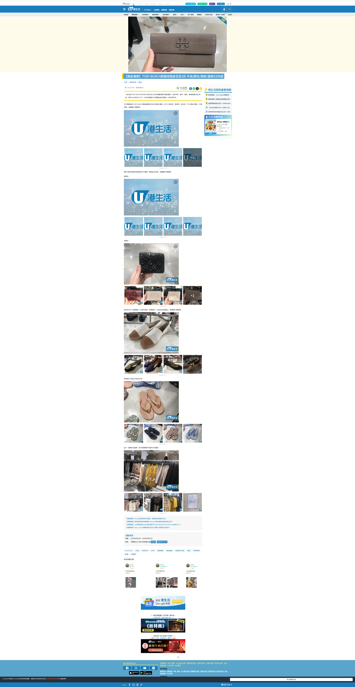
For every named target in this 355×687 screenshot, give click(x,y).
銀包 (189, 550)
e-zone (167, 4)
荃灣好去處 (210, 663)
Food (146, 4)
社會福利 (178, 665)
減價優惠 (160, 550)
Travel (139, 4)
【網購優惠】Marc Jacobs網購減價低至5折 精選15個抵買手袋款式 (148, 527)
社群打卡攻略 (203, 4)
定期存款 (171, 10)
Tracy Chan (130, 87)
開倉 (140, 82)
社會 (225, 663)
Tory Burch (129, 550)
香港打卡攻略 (220, 14)
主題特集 (231, 14)
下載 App (221, 4)
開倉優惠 (169, 550)
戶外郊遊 (170, 665)
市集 (168, 663)
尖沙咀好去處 (180, 663)
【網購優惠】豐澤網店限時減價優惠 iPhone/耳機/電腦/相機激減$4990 (149, 521)
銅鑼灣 (153, 542)
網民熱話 (163, 671)
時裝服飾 (197, 550)
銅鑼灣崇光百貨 (162, 542)
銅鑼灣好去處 (180, 550)
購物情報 (133, 82)
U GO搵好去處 (191, 4)
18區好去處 (208, 14)
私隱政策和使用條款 (52, 679)
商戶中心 (212, 4)
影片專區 (191, 14)
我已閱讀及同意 (291, 679)
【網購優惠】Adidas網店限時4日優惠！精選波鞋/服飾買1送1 (146, 518)
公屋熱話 (156, 10)
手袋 (153, 550)
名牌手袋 (145, 550)
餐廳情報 (163, 665)
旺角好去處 (219, 663)
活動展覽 (163, 663)
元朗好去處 (201, 663)
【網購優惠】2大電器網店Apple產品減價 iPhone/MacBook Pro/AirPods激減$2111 (153, 524)
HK (133, 4)
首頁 (125, 82)
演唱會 (126, 14)
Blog (160, 4)
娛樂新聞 (164, 10)
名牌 (137, 550)
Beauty (153, 4)
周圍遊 (199, 14)
